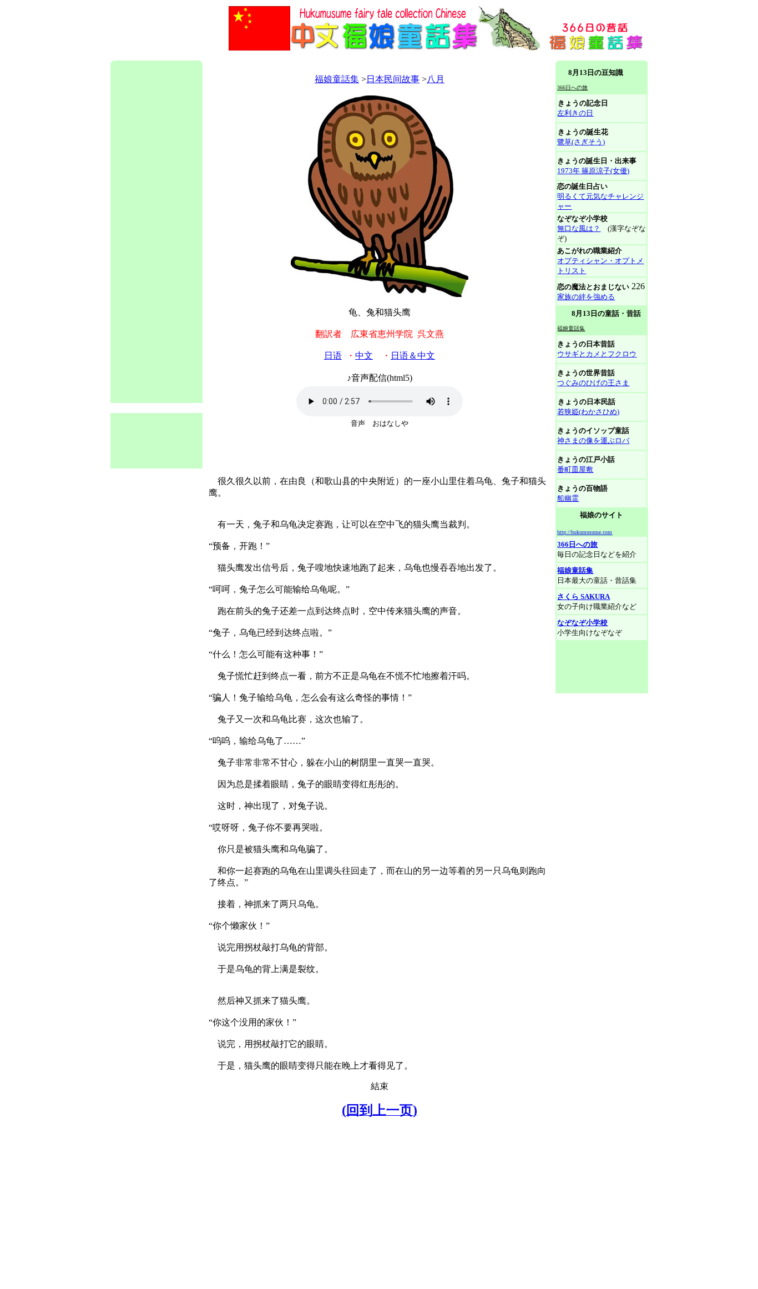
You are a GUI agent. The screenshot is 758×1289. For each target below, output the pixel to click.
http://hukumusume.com (584, 532)
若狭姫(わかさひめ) (588, 411)
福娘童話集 (337, 79)
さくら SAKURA (583, 596)
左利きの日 (575, 113)
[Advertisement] (312, 56)
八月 (435, 79)
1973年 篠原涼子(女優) (593, 171)
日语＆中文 (413, 355)
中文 (364, 355)
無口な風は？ (578, 228)
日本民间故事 (393, 79)
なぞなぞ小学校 (582, 622)
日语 (333, 355)
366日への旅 (577, 544)
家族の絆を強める (586, 297)
